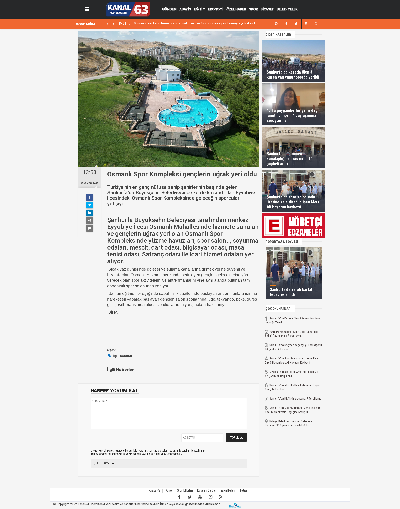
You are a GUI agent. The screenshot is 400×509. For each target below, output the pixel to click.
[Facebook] (89, 197)
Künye (169, 490)
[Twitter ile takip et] (189, 497)
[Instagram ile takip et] (210, 497)
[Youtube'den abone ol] (200, 497)
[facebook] (276, 24)
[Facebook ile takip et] (179, 497)
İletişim (244, 490)
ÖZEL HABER (236, 9)
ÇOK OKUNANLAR (278, 309)
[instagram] (306, 24)
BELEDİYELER (287, 9)
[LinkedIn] (89, 213)
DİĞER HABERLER (278, 34)
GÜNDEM (169, 9)
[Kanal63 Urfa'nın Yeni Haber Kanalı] (128, 9)
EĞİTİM (199, 9)
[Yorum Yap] (89, 228)
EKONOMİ (216, 9)
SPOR (253, 9)
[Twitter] (89, 205)
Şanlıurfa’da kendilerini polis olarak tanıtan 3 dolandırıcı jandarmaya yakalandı (195, 23)
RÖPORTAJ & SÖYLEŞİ (282, 242)
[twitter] (296, 24)
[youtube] (316, 24)
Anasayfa (154, 490)
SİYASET (267, 9)
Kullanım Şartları (206, 490)
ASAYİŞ (185, 9)
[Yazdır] (89, 220)
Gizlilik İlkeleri (185, 490)
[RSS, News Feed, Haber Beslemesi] (221, 497)
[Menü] (87, 9)
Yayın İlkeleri (228, 490)
